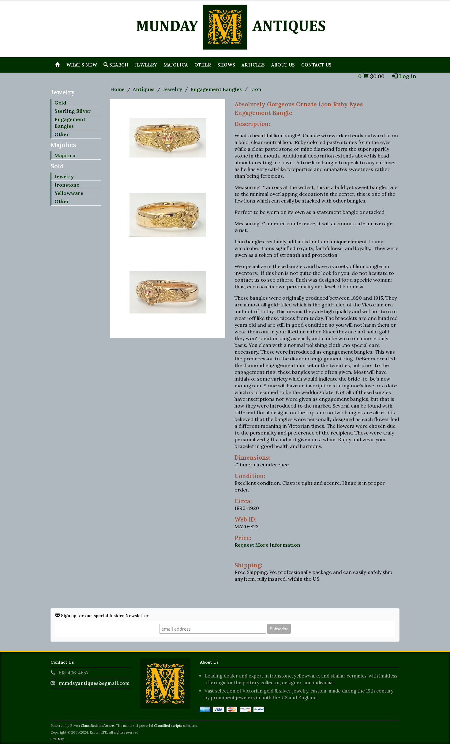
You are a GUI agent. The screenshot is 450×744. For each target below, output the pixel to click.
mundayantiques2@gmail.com (94, 683)
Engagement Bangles (69, 122)
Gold (60, 103)
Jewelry (146, 65)
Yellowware (68, 193)
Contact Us (316, 65)
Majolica (175, 65)
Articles (253, 65)
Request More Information (267, 545)
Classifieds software (97, 725)
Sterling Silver (72, 111)
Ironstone (66, 185)
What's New (81, 65)
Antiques (144, 89)
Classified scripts (168, 725)
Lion (255, 89)
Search (118, 65)
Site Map (58, 739)
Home (117, 89)
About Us (283, 65)
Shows (226, 65)
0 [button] (360, 76)
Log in (407, 76)
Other (202, 65)
